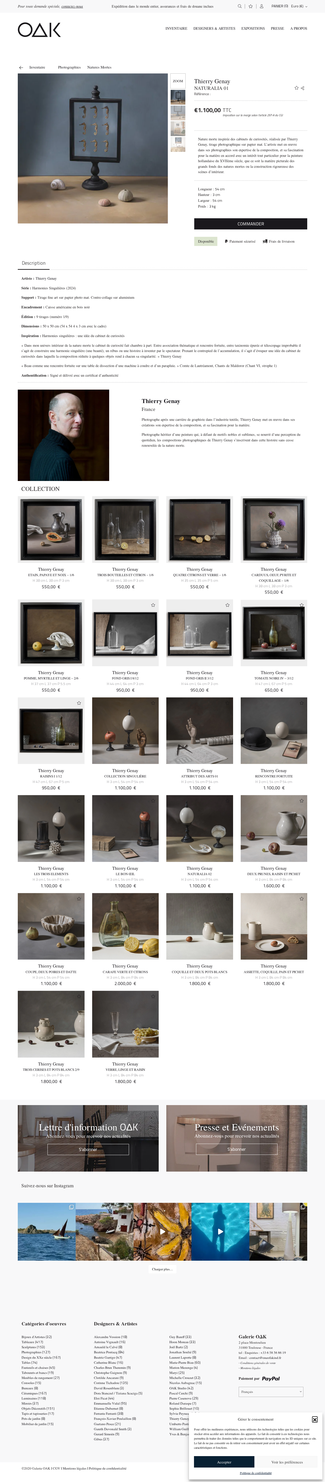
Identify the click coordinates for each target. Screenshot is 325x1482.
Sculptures (33, 1347)
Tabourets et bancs (38, 1372)
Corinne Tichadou (111, 1382)
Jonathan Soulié (182, 1352)
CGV (56, 1468)
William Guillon (184, 1429)
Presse (277, 28)
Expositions (253, 28)
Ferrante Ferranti (108, 1413)
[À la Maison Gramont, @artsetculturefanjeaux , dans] (162, 1232)
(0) (286, 6)
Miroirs (30, 1403)
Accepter (224, 1461)
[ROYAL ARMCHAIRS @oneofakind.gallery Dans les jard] (220, 1232)
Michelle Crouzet (184, 1377)
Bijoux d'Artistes (37, 1337)
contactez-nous (72, 6)
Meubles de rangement (41, 1377)
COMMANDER (251, 223)
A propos (298, 28)
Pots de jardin (33, 1418)
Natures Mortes (99, 67)
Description (33, 263)
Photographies (69, 67)
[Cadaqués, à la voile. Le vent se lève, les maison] (47, 1232)
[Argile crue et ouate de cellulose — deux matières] (278, 1232)
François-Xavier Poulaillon (115, 1418)
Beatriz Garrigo (108, 1357)
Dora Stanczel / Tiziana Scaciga (118, 1393)
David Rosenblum (109, 1388)
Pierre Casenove (183, 1398)
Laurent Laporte (182, 1357)
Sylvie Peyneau (184, 1413)
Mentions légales (74, 1468)
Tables (29, 1362)
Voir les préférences (287, 1461)
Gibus (101, 1439)
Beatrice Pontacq (109, 1352)
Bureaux (30, 1388)
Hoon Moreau (182, 1342)
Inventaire (176, 28)
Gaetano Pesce (107, 1424)
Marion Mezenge (183, 1367)
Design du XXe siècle (41, 1357)
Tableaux (32, 1342)
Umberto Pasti (182, 1424)
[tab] (34, 263)
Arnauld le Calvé (108, 1347)
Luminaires (34, 1398)
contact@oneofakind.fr (265, 1357)
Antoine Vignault (109, 1342)
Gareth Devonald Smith (113, 1429)
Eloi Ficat (104, 1398)
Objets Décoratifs (38, 1408)
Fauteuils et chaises (38, 1367)
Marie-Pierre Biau (185, 1362)
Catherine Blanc (108, 1362)
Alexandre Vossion (110, 1337)
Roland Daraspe (182, 1403)
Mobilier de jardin (38, 1424)
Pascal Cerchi (181, 1393)
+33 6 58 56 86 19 (273, 1352)
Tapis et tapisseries (38, 1413)
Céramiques (34, 1393)
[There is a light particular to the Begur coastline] (105, 1232)
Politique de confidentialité (256, 1473)
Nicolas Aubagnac (185, 1382)
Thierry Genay (212, 81)
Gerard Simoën (106, 1434)
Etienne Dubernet (108, 1408)
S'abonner (88, 1149)
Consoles (31, 1382)
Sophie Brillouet (184, 1408)
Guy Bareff (180, 1337)
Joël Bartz (178, 1347)
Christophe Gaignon (110, 1372)
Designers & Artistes (214, 28)
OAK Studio (181, 1388)
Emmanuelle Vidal (110, 1403)
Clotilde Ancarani (109, 1377)
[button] (314, 1419)
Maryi (177, 1372)
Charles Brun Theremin (112, 1367)
